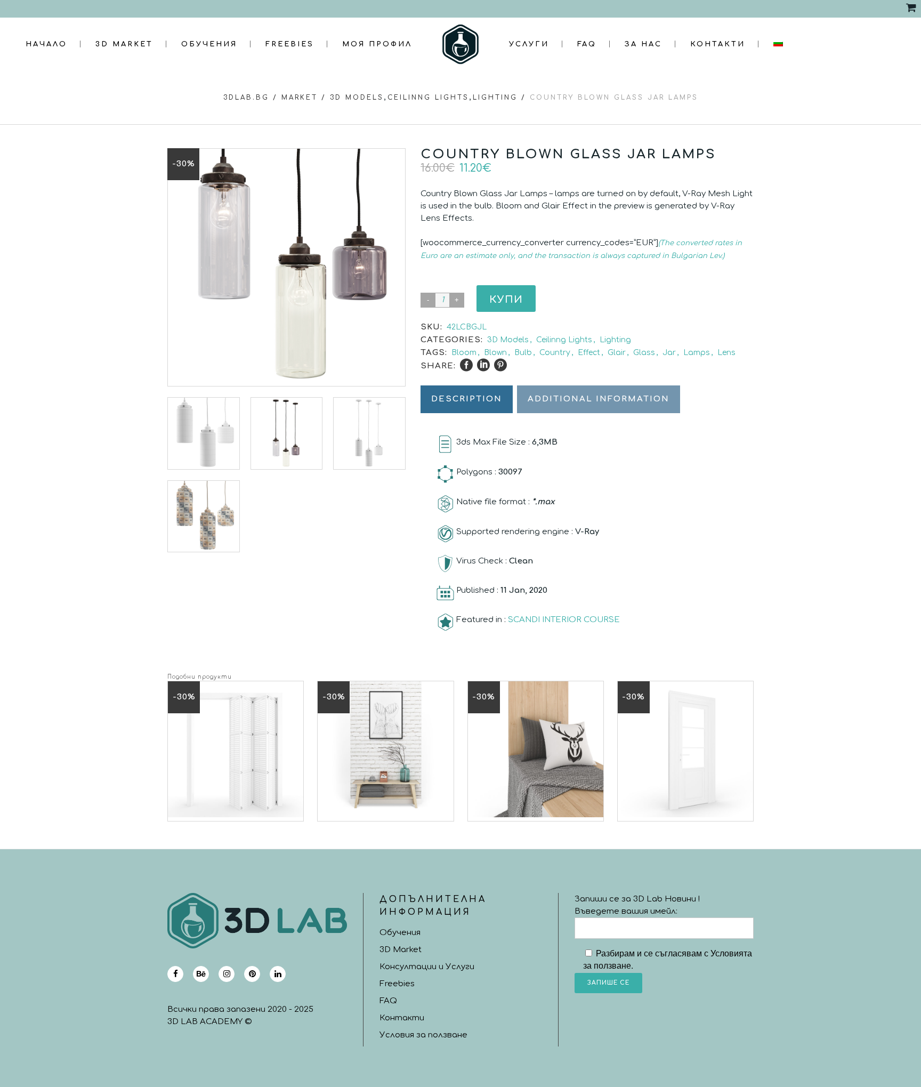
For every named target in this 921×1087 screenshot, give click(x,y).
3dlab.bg (246, 97)
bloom (463, 353)
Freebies (397, 983)
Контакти (401, 1017)
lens (726, 353)
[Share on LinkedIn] (483, 365)
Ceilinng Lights (428, 97)
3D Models (357, 97)
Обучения (400, 932)
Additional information (598, 399)
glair (617, 353)
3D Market (400, 949)
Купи (506, 299)
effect (589, 353)
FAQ (388, 1000)
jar (669, 353)
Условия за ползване (423, 1035)
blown (495, 353)
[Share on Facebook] (466, 365)
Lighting (495, 97)
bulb (523, 353)
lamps (696, 353)
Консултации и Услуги (426, 966)
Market (299, 97)
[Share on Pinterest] (500, 365)
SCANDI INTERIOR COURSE (564, 619)
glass (644, 353)
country (554, 353)
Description (466, 399)
